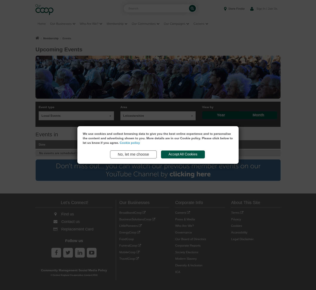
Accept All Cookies (183, 154)
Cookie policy (130, 142)
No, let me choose (133, 154)
